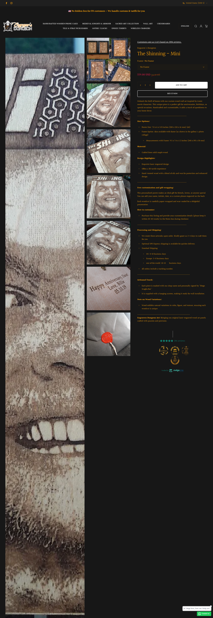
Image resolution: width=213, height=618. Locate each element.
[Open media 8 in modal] (108, 288)
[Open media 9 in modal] (108, 334)
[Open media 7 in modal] (108, 242)
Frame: (145, 61)
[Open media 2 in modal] (108, 59)
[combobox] (195, 3)
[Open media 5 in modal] (108, 151)
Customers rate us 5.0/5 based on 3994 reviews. (159, 42)
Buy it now (172, 93)
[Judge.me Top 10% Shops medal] (167, 360)
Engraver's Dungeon (146, 48)
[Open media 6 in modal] (108, 197)
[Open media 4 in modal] (108, 105)
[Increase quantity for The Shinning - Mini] (150, 85)
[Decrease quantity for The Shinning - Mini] (140, 85)
